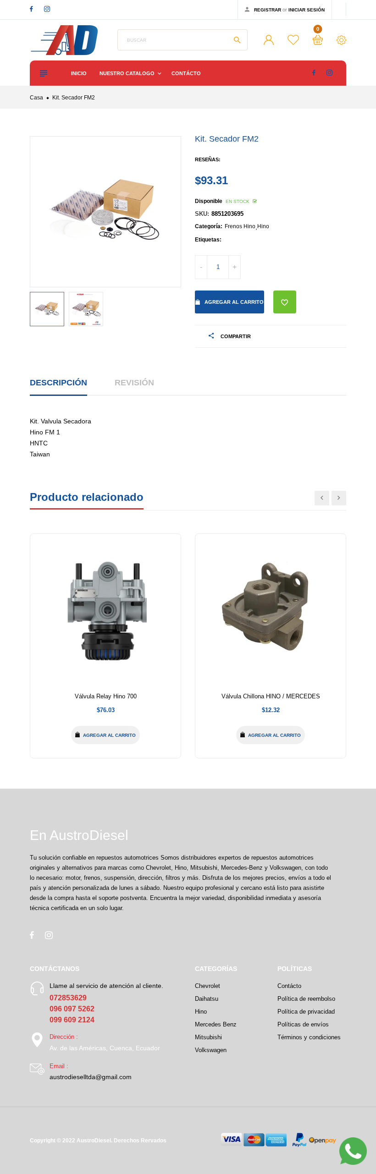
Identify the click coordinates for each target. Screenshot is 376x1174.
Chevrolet (207, 985)
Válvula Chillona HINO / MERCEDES (270, 696)
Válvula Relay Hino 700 (106, 696)
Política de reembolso (306, 998)
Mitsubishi (208, 1037)
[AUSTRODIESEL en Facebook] (31, 8)
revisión (134, 382)
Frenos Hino (240, 226)
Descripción (58, 382)
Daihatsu (206, 998)
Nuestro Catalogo (128, 73)
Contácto (186, 73)
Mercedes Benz (216, 1024)
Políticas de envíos (303, 1024)
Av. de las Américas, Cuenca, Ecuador (105, 1048)
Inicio (79, 73)
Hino (263, 226)
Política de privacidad (306, 1011)
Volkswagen (211, 1050)
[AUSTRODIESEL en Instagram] (47, 8)
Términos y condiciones (309, 1037)
